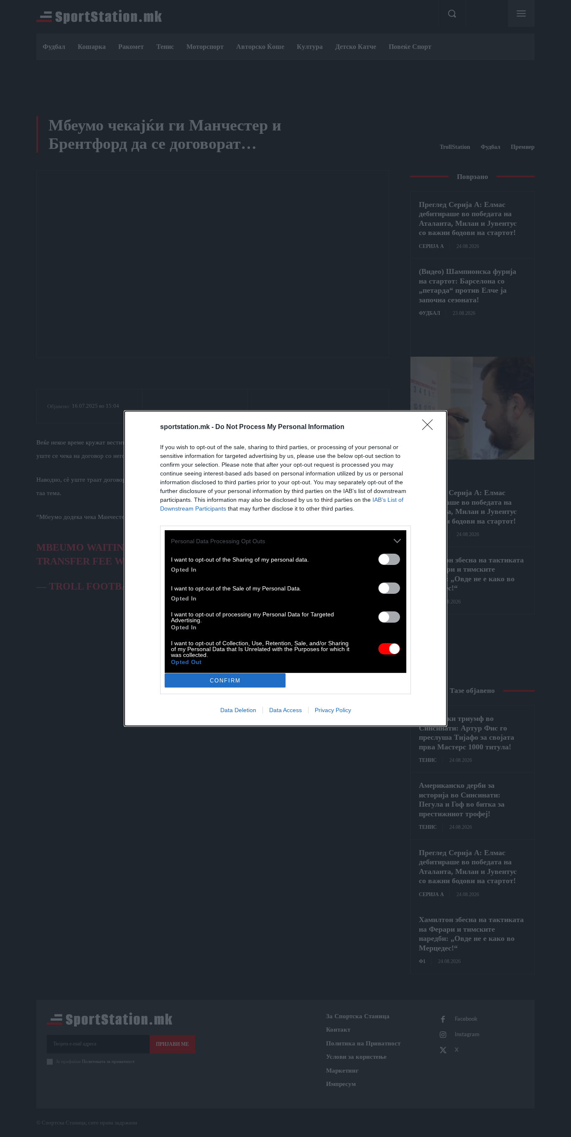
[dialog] (285, 568)
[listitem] (285, 541)
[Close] (430, 427)
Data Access (285, 710)
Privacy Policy (333, 710)
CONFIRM (225, 680)
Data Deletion (238, 710)
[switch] (389, 559)
